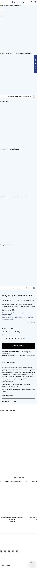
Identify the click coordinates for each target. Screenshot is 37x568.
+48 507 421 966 (10, 547)
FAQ (4, 391)
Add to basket (18, 346)
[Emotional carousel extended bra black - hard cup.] (12, 499)
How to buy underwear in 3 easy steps (19, 384)
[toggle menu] (2, 2)
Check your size (35, 64)
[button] (2, 148)
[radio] (3, 331)
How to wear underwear (11, 386)
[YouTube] (9, 551)
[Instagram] (5, 551)
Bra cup (4, 335)
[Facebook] (1, 551)
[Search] (32, 2)
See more (6, 475)
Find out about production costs (26, 300)
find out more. (30, 355)
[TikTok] (17, 551)
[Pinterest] (13, 551)
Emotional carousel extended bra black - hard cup (12, 518)
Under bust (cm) (7, 328)
